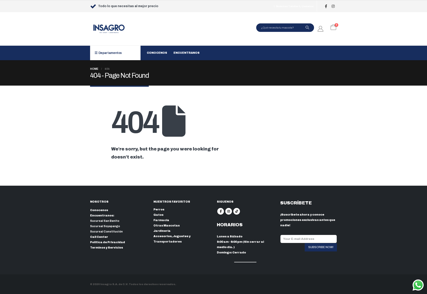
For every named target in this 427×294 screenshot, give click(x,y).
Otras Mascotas (166, 225)
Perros (158, 209)
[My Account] (320, 29)
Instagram (228, 211)
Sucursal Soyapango (105, 226)
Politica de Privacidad (107, 242)
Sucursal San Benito (104, 220)
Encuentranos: (102, 215)
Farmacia (161, 220)
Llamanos (307, 6)
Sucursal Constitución (106, 231)
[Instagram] (333, 6)
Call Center (99, 236)
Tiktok (236, 211)
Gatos (158, 214)
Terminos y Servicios (106, 247)
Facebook (220, 211)
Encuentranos (186, 52)
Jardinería (162, 230)
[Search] (307, 27)
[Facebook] (326, 6)
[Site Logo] (109, 28)
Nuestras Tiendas (287, 6)
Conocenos (157, 52)
